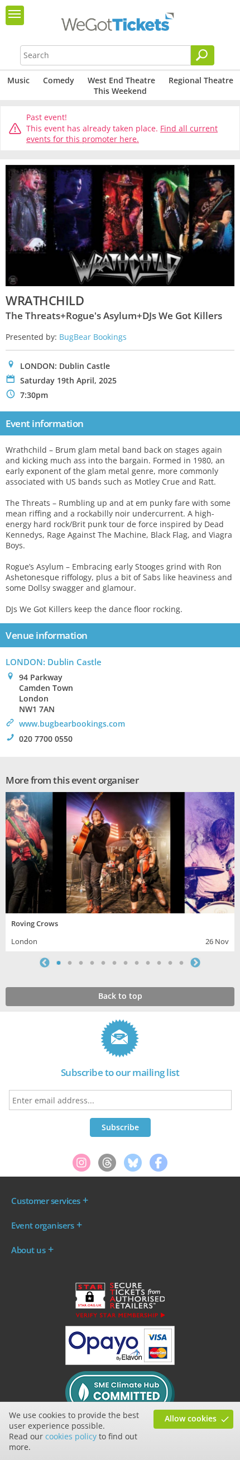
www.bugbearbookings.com (72, 723)
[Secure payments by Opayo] (120, 1362)
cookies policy (71, 1436)
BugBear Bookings (93, 336)
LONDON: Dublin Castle (54, 661)
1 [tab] (58, 962)
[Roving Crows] (120, 851)
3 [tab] (81, 962)
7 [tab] (125, 962)
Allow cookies (191, 1418)
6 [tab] (114, 962)
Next (195, 962)
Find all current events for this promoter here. (122, 134)
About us (28, 1249)
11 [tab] (170, 962)
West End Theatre (121, 80)
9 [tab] (148, 962)
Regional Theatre (201, 80)
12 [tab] (181, 962)
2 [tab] (70, 962)
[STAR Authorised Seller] (120, 1317)
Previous (44, 962)
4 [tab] (92, 962)
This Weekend (120, 91)
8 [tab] (137, 962)
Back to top (120, 995)
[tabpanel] (120, 870)
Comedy (58, 80)
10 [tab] (159, 962)
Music (18, 80)
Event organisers (42, 1225)
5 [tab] (103, 962)
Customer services (45, 1200)
